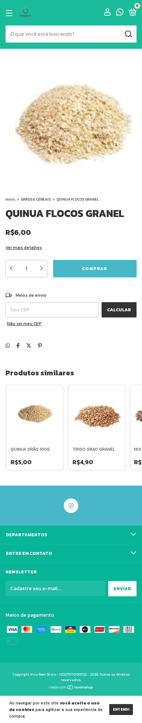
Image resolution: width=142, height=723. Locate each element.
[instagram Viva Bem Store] (71, 505)
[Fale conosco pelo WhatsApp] (120, 13)
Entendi (121, 709)
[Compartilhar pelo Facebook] (18, 345)
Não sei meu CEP (24, 323)
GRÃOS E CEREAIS (36, 199)
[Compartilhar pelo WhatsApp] (7, 345)
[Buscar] (128, 34)
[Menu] (10, 13)
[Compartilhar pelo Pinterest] (40, 345)
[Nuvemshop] (71, 688)
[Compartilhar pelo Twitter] (28, 345)
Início (10, 199)
